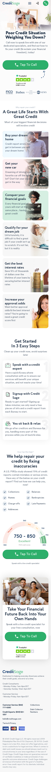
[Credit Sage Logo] (11, 3)
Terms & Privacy (9, 723)
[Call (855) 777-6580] (45, 3)
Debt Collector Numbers (36, 711)
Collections (35, 705)
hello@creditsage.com (12, 719)
